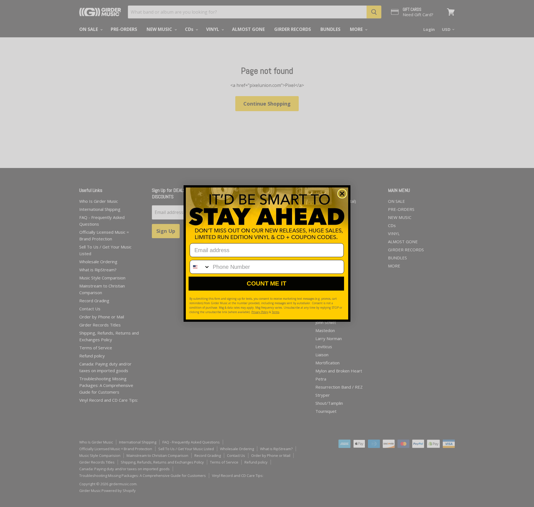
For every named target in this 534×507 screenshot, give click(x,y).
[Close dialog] (342, 193)
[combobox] (200, 267)
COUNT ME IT (266, 283)
